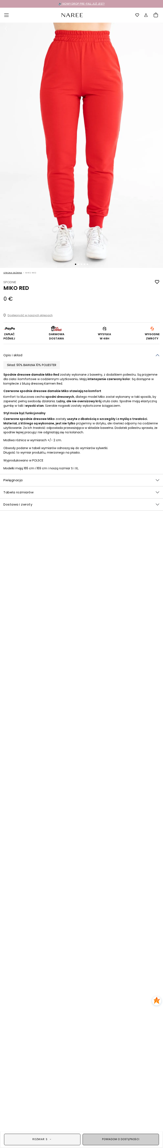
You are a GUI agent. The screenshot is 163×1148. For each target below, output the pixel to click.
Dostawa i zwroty (17, 504)
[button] (6, 15)
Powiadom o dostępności (120, 1139)
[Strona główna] (72, 15)
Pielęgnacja (13, 480)
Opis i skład (12, 355)
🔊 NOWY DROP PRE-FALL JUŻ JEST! (81, 4)
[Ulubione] (137, 15)
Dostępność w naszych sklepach (30, 315)
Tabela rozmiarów (18, 492)
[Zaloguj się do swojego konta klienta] (146, 15)
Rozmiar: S (40, 1139)
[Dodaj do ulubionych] (157, 282)
